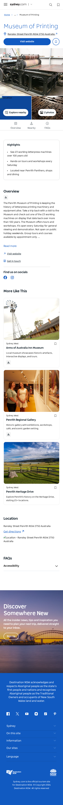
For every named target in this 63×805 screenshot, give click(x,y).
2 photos (49, 112)
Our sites (12, 748)
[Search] (50, 5)
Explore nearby (17, 112)
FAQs (47, 128)
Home (7, 15)
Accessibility (11, 566)
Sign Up (11, 636)
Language (12, 756)
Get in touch (14, 261)
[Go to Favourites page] (58, 4)
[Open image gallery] (31, 72)
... (15, 15)
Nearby (32, 128)
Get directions (12, 531)
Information (13, 740)
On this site (13, 733)
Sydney (11, 726)
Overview (16, 128)
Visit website (27, 41)
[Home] (18, 4)
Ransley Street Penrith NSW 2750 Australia (31, 34)
